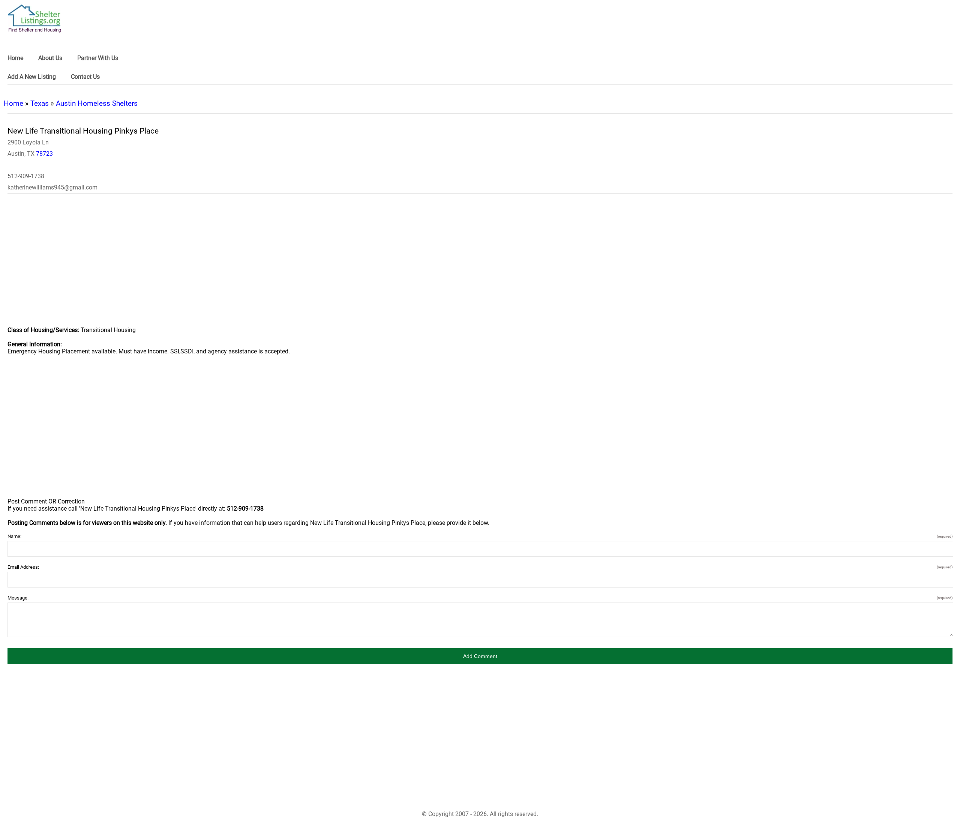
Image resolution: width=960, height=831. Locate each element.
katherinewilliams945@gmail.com (53, 187)
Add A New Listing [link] (32, 76)
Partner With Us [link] (97, 58)
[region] (480, 265)
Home (13, 103)
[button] (480, 656)
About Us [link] (50, 58)
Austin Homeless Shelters (97, 103)
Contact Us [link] (85, 76)
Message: (480, 598)
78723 (44, 153)
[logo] (35, 19)
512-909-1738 (26, 176)
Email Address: (480, 567)
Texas (39, 103)
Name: (480, 536)
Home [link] (15, 58)
